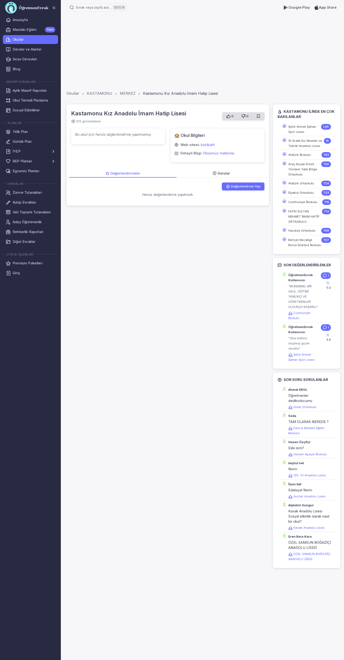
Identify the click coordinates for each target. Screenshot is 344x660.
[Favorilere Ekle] (258, 116)
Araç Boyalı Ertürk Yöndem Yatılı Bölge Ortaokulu (302, 169)
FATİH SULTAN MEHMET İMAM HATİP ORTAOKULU (303, 216)
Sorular (224, 173)
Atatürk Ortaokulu (301, 183)
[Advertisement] (172, 35)
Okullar (72, 93)
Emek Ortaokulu (304, 407)
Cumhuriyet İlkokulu (302, 202)
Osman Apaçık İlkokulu (310, 454)
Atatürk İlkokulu (299, 155)
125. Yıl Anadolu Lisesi (309, 475)
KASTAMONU (99, 93)
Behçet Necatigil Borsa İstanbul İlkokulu (304, 242)
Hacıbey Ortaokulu (301, 230)
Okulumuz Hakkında (218, 153)
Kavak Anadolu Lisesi (309, 527)
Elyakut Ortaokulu (301, 192)
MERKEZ (127, 93)
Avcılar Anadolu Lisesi (309, 496)
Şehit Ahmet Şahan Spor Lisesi (302, 129)
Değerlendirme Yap (245, 186)
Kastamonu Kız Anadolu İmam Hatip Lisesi (180, 93)
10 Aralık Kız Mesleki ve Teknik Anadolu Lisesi (305, 143)
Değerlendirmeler (125, 173)
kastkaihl (208, 144)
